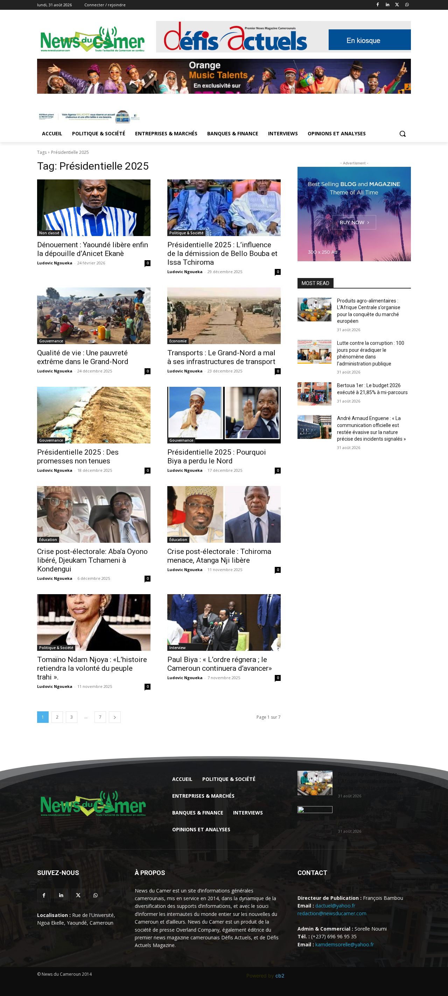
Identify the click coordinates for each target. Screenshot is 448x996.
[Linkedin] (388, 5)
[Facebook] (378, 5)
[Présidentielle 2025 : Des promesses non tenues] (93, 415)
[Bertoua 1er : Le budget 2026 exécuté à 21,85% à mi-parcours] (314, 394)
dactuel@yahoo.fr (335, 905)
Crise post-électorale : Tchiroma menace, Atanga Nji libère (219, 555)
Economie (178, 341)
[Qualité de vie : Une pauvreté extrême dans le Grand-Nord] (93, 315)
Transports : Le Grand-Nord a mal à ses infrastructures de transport (221, 357)
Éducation (48, 539)
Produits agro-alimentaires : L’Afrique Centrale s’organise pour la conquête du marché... (370, 781)
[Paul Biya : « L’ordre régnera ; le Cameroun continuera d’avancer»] (224, 622)
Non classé (49, 232)
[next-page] (115, 717)
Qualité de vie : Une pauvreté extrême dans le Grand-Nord (82, 357)
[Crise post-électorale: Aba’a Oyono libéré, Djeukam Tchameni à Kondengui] (93, 514)
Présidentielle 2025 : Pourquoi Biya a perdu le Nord (216, 456)
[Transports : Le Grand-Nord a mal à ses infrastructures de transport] (224, 315)
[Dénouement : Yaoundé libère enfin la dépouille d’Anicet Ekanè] (93, 207)
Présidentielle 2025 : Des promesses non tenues (78, 456)
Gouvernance (51, 341)
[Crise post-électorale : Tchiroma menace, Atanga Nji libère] (224, 514)
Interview (177, 647)
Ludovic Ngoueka (54, 262)
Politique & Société (186, 232)
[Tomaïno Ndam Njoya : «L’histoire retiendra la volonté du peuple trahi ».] (93, 622)
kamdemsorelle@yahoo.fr (344, 944)
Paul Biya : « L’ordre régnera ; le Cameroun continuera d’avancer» (219, 664)
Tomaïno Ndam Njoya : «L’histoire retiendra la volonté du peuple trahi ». (92, 668)
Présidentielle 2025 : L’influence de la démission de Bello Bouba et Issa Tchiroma (222, 253)
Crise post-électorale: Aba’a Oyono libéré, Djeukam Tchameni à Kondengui (92, 560)
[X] (397, 5)
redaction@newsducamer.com (332, 913)
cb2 (279, 976)
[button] (402, 133)
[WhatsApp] (407, 5)
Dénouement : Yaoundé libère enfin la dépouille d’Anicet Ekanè (92, 249)
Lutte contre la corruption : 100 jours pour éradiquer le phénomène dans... (371, 816)
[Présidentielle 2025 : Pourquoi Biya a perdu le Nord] (224, 415)
